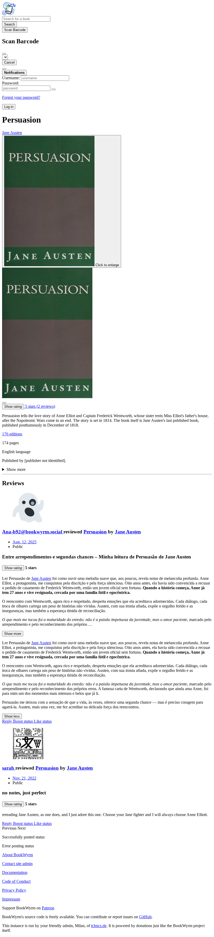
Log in (8, 107)
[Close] (4, 53)
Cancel (9, 62)
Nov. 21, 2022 (24, 778)
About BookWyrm (17, 855)
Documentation (14, 872)
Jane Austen (128, 531)
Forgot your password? (21, 97)
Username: (11, 78)
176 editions (12, 434)
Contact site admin (17, 863)
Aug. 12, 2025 (25, 542)
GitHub (145, 917)
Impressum (11, 899)
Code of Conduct (16, 881)
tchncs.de (98, 925)
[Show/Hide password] (53, 89)
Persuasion (95, 531)
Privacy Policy (14, 890)
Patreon (48, 908)
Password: (10, 83)
